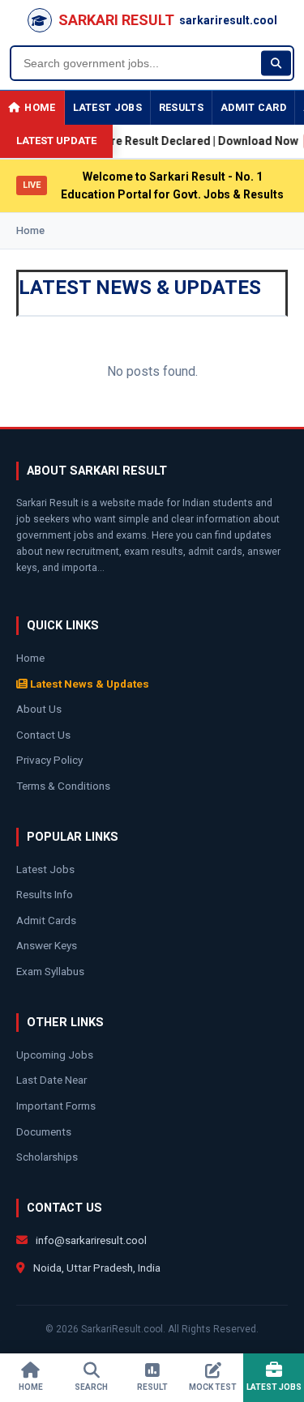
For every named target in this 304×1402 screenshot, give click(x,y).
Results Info (44, 894)
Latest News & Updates (88, 683)
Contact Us (43, 734)
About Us (39, 708)
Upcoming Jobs (54, 1054)
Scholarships (47, 1156)
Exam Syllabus (50, 971)
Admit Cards (46, 920)
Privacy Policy (49, 759)
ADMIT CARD (253, 107)
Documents (43, 1131)
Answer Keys (46, 945)
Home (30, 230)
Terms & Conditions (63, 785)
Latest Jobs (45, 869)
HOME (39, 107)
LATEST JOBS (107, 107)
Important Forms (56, 1105)
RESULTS (181, 107)
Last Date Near (51, 1079)
